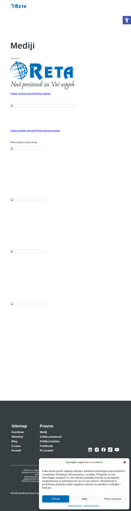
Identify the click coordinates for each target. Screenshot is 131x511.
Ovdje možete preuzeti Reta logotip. (30, 93)
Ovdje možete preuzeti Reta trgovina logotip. (35, 130)
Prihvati (56, 498)
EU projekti (46, 450)
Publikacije (46, 446)
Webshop (17, 436)
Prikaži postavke (112, 498)
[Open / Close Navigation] (118, 6)
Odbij (84, 498)
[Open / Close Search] (110, 6)
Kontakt (16, 450)
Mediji (43, 432)
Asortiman (18, 432)
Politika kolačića (75, 506)
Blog (14, 441)
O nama (16, 446)
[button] (127, 20)
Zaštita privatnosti (91, 506)
